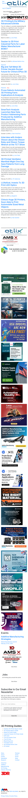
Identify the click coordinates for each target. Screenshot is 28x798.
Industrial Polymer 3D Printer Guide (13, 734)
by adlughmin (13, 196)
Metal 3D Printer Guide (10, 732)
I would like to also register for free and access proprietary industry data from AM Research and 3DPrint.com (13, 709)
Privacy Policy (5, 796)
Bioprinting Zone (8, 741)
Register (9, 8)
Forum (16, 756)
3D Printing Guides (11, 725)
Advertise (5, 14)
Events (3, 756)
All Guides (6, 746)
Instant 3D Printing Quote (17, 14)
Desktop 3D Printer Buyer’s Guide (13, 729)
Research (3, 760)
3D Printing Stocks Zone (10, 744)
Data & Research (7, 11)
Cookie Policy (13, 796)
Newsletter (4, 758)
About (2, 755)
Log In (4, 8)
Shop (16, 758)
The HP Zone (7, 739)
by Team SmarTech (15, 133)
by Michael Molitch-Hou (17, 61)
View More (14, 666)
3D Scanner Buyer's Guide (11, 730)
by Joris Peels (13, 37)
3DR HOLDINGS (14, 791)
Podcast (17, 753)
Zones (16, 755)
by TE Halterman (15, 179)
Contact (17, 760)
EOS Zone (6, 735)
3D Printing (4, 768)
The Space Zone (8, 742)
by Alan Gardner (14, 217)
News (2, 753)
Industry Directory (6, 770)
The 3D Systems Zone (10, 737)
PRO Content (17, 11)
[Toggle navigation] (4, 18)
